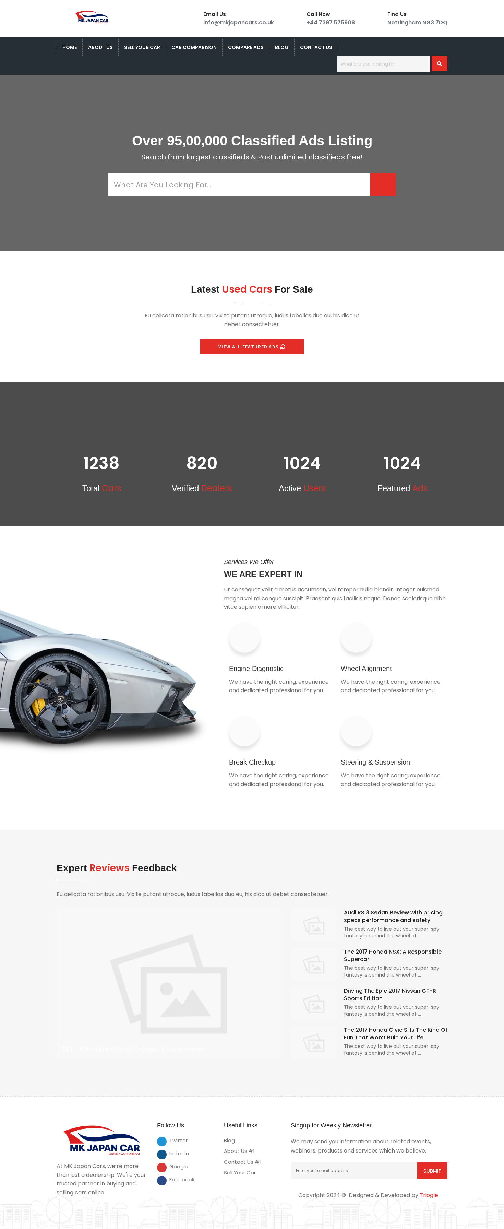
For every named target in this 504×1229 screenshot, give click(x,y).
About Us (100, 47)
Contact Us (316, 47)
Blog (282, 47)
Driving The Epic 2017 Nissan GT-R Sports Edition (390, 994)
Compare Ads (246, 47)
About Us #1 (239, 1151)
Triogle (429, 1195)
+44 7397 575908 (331, 22)
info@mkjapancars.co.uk (238, 22)
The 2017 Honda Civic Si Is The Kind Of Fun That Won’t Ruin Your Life (395, 1033)
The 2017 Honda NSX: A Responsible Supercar (393, 955)
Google (174, 1166)
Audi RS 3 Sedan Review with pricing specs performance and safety (393, 916)
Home (69, 47)
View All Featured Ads (249, 347)
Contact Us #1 (242, 1162)
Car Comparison (194, 47)
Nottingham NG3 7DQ (417, 22)
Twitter (174, 1140)
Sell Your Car (142, 47)
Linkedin (174, 1153)
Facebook (174, 1179)
